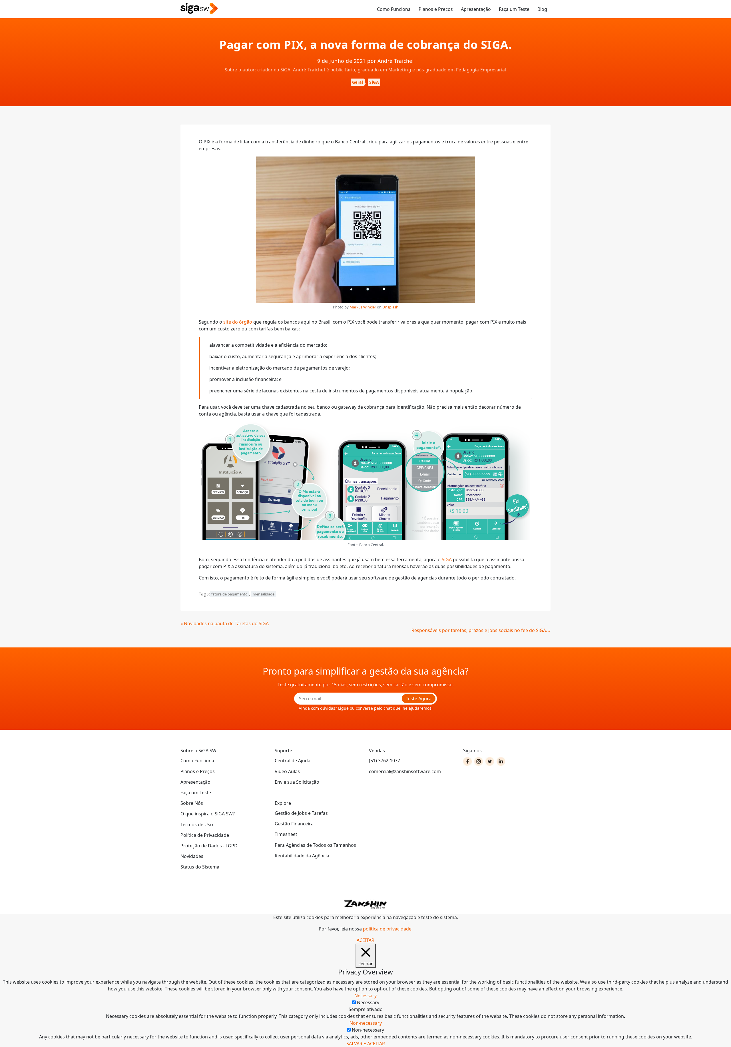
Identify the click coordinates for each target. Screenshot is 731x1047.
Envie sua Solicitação (297, 782)
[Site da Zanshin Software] (365, 904)
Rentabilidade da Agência (302, 856)
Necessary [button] (365, 995)
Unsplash (390, 307)
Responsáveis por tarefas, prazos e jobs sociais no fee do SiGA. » (481, 630)
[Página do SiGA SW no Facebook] (467, 761)
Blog (542, 9)
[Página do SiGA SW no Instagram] (478, 761)
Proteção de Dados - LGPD (209, 846)
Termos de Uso (196, 824)
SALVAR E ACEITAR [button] (365, 1043)
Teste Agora (418, 698)
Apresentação (476, 9)
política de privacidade (387, 929)
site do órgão (237, 322)
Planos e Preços (436, 9)
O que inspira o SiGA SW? (207, 814)
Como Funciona (394, 9)
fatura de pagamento (229, 594)
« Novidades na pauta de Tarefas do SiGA (224, 623)
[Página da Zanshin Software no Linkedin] (501, 761)
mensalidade (263, 594)
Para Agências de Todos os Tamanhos (315, 845)
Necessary (368, 1002)
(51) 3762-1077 (384, 760)
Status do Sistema (199, 867)
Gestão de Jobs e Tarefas (301, 813)
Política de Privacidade (204, 835)
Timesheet (286, 834)
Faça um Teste (514, 9)
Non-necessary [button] (366, 1023)
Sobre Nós (191, 803)
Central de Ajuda (292, 760)
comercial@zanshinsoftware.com (405, 771)
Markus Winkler (363, 307)
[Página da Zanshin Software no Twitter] (489, 761)
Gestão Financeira (294, 824)
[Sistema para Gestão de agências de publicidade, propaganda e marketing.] (199, 9)
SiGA (374, 82)
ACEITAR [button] (365, 940)
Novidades (191, 856)
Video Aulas (287, 771)
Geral (358, 82)
